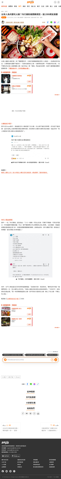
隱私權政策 (36, 462)
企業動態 (4, 467)
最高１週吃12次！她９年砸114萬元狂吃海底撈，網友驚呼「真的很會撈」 (24, 172)
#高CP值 (10, 377)
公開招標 (51, 462)
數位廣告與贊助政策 (38, 467)
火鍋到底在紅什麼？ (13, 299)
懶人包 (33, 6)
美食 (24, 6)
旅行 (28, 6)
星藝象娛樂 (52, 467)
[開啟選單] (2, 2)
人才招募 (4, 464)
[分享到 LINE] (51, 22)
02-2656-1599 (13, 452)
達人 (51, 6)
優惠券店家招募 (21, 459)
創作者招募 (20, 462)
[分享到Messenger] (54, 22)
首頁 (2, 11)
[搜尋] (55, 2)
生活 (42, 6)
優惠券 (10, 6)
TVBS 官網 (49, 477)
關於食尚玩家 (5, 459)
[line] (10, 471)
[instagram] (14, 471)
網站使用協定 (36, 464)
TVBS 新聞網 (56, 477)
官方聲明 (51, 464)
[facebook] (3, 471)
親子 (38, 6)
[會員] (58, 2)
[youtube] (6, 471)
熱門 (19, 6)
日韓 (47, 6)
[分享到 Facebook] (47, 22)
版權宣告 (19, 467)
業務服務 (35, 459)
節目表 (19, 464)
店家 (55, 6)
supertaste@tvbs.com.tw (13, 448)
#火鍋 (3, 377)
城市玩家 (4, 6)
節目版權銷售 (52, 459)
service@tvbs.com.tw (12, 450)
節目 (15, 6)
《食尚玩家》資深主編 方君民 (14, 22)
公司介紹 (4, 462)
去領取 (29, 81)
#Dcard (17, 377)
